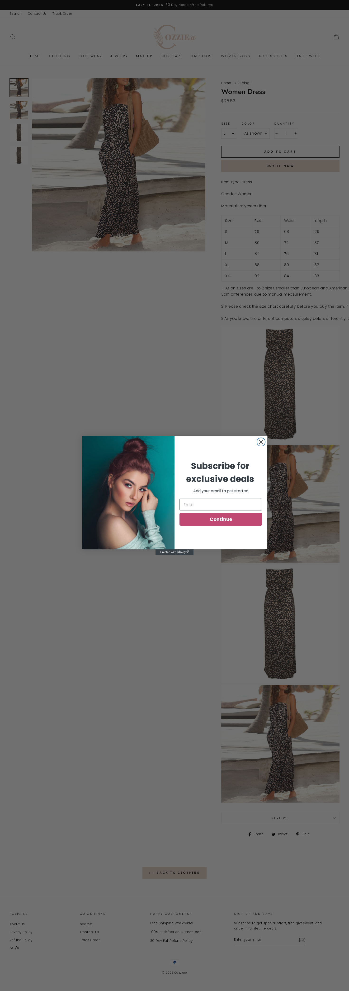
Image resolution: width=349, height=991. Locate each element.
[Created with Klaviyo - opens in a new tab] (174, 552)
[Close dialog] (261, 442)
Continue (221, 519)
